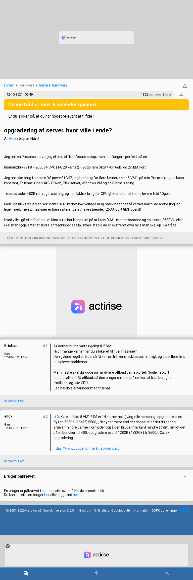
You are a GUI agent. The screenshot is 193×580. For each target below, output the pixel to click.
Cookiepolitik (121, 510)
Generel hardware (53, 85)
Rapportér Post (14, 400)
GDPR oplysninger (165, 510)
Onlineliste (101, 510)
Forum (9, 85)
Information (141, 510)
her (47, 495)
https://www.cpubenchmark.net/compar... (87, 448)
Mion (13, 138)
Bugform (85, 510)
